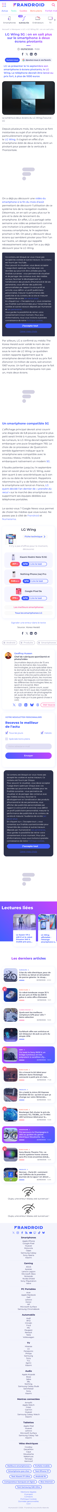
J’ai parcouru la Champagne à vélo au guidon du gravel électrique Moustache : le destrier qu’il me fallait (33, 1134)
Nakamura (28, 1456)
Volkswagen (28, 1337)
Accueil (5, 29)
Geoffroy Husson (23, 653)
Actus (5, 11)
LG (23, 29)
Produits (28, 642)
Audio (28, 1371)
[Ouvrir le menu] (4, 4)
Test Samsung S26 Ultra (28, 1487)
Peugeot (28, 1330)
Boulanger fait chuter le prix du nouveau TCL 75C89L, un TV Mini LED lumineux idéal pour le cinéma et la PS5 (34, 1114)
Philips (28, 1353)
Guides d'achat (25, 1010)
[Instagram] (17, 1232)
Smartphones (28, 1237)
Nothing (28, 1384)
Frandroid (33, 515)
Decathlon (28, 1449)
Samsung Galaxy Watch (28, 1414)
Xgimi (28, 1363)
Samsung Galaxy (28, 1253)
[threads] (37, 704)
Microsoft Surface (28, 1307)
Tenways (28, 1459)
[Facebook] (22, 1232)
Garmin (28, 1410)
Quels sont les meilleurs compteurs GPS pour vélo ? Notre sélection (32, 1014)
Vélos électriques (28, 1443)
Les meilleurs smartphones (28, 607)
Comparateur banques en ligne (19, 1482)
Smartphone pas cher (18, 1471)
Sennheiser (28, 1388)
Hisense (28, 1346)
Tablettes (28, 1422)
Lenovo (28, 1299)
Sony (28, 1358)
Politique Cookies (28, 1499)
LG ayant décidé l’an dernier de (26, 489)
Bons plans (36, 11)
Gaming (28, 1263)
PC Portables (28, 1289)
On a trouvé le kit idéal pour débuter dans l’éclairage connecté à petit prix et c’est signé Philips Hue (33, 1074)
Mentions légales (28, 1492)
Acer (28, 1292)
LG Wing (10, 139)
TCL (28, 1360)
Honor (28, 1302)
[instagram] (20, 704)
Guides (23, 11)
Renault (28, 1332)
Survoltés (23, 970)
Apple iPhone (28, 1241)
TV (28, 1343)
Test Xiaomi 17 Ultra (20, 1476)
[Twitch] (34, 1232)
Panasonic (28, 1351)
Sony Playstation (28, 1281)
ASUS (28, 1267)
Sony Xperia (28, 1255)
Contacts (28, 1496)
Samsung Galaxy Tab (28, 1435)
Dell (28, 1297)
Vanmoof (28, 1461)
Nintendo (28, 1276)
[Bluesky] (43, 1232)
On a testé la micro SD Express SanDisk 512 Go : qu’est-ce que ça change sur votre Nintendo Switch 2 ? (35, 1094)
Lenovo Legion (28, 1271)
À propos (28, 1494)
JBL (28, 1381)
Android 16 (41, 1476)
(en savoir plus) (31, 298)
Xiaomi (28, 1257)
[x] (14, 704)
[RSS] (26, 1232)
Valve (28, 1283)
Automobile (28, 1315)
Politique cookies (35, 320)
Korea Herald (33, 627)
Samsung (28, 1356)
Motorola (28, 1248)
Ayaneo (28, 1269)
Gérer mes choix (28, 331)
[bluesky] (32, 704)
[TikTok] (39, 1232)
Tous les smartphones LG (28, 613)
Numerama (9, 519)
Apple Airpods (28, 1374)
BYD (29, 1320)
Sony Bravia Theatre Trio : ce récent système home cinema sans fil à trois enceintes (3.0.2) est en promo (33, 1154)
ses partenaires (15, 309)
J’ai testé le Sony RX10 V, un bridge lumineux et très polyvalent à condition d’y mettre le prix (32, 1054)
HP (28, 1304)
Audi (28, 1318)
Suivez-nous (12, 60)
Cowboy (28, 1447)
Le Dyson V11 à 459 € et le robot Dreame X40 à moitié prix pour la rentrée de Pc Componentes (24, 938)
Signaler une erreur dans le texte (28, 622)
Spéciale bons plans (19, 739)
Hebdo (48, 733)
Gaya (28, 1452)
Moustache (28, 1454)
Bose (28, 1377)
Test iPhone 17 (42, 1471)
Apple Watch (28, 1405)
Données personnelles (28, 1501)
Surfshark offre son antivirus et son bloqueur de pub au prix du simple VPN (34, 1033)
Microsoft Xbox (29, 1274)
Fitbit (28, 1407)
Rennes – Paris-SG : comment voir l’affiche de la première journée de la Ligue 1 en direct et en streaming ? (35, 1174)
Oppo (28, 1250)
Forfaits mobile (42, 1466)
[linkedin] (25, 704)
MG (28, 1328)
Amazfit (28, 1402)
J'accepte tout (30, 846)
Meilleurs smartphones (18, 1466)
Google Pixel (28, 1243)
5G (48, 461)
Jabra (28, 1379)
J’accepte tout (30, 326)
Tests (13, 11)
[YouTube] (30, 1232)
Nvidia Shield (29, 1278)
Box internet (47, 1482)
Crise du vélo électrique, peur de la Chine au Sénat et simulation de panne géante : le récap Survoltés (35, 974)
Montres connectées (28, 1399)
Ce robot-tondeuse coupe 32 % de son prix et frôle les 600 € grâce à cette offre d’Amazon (34, 994)
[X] (13, 1232)
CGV (29, 1504)
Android (10, 642)
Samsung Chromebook (28, 1309)
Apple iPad (29, 1426)
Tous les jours (15, 733)
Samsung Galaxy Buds (28, 1386)
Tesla (28, 1335)
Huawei (28, 1246)
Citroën (28, 1323)
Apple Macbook (28, 1295)
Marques (16, 29)
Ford (28, 1325)
